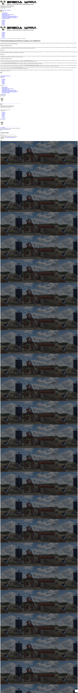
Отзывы (3, 22)
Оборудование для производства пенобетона (9, 90)
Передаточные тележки (5, 18)
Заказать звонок (2, 127)
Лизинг (3, 21)
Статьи (3, 36)
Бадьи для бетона (4, 12)
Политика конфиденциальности (5, 129)
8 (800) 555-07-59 (3, 10)
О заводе (3, 32)
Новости (3, 23)
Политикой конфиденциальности (10, 137)
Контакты (3, 83)
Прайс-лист (4, 20)
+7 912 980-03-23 (8, 10)
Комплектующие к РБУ (5, 15)
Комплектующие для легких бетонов (8, 14)
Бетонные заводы (5, 13)
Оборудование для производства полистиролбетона (10, 16)
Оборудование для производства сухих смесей (9, 17)
